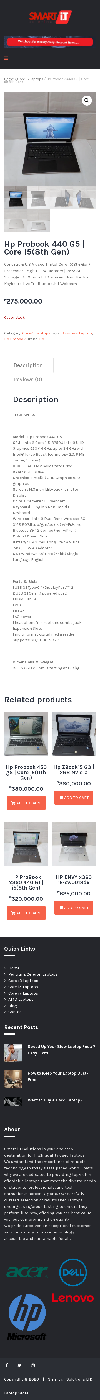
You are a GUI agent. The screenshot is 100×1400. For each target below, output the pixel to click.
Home (9, 79)
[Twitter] (19, 1365)
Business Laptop (76, 333)
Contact (15, 1011)
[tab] (28, 365)
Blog (12, 1005)
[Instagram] (33, 1365)
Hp (41, 339)
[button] (87, 101)
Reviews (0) (28, 379)
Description (28, 365)
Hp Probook (15, 339)
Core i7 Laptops (23, 993)
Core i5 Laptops (30, 79)
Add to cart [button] (28, 802)
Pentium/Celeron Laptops (33, 974)
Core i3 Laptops (23, 980)
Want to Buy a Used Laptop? (55, 1100)
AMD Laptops (21, 999)
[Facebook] (8, 1365)
